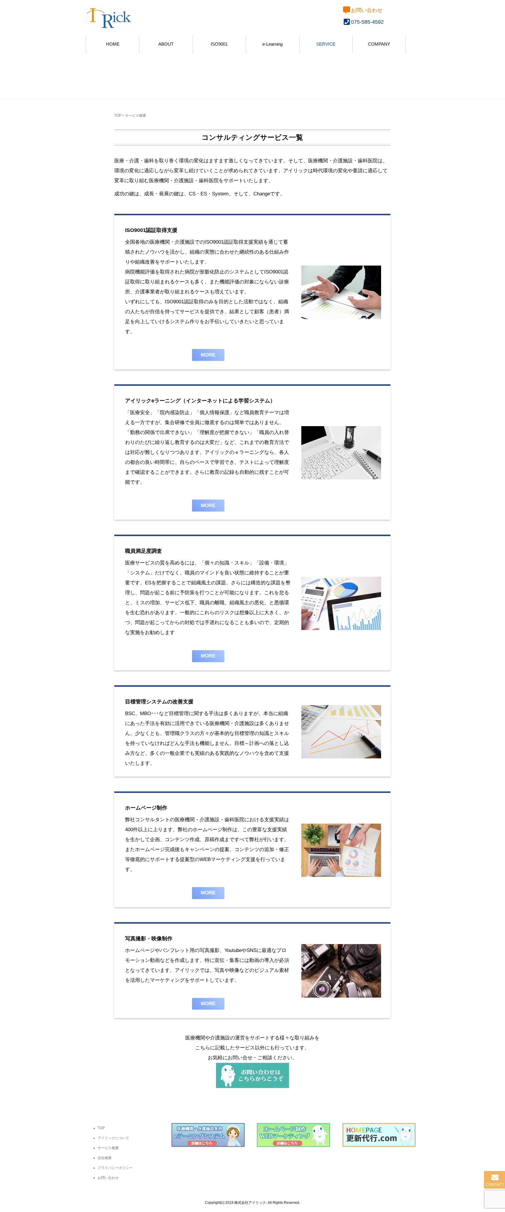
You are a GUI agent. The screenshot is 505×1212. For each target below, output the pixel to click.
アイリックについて (113, 1138)
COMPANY (379, 44)
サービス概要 (108, 1148)
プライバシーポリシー (115, 1168)
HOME (113, 44)
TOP (117, 115)
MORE (208, 355)
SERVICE (325, 44)
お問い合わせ (367, 10)
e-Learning (272, 44)
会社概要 (105, 1158)
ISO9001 (219, 44)
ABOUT (166, 44)
